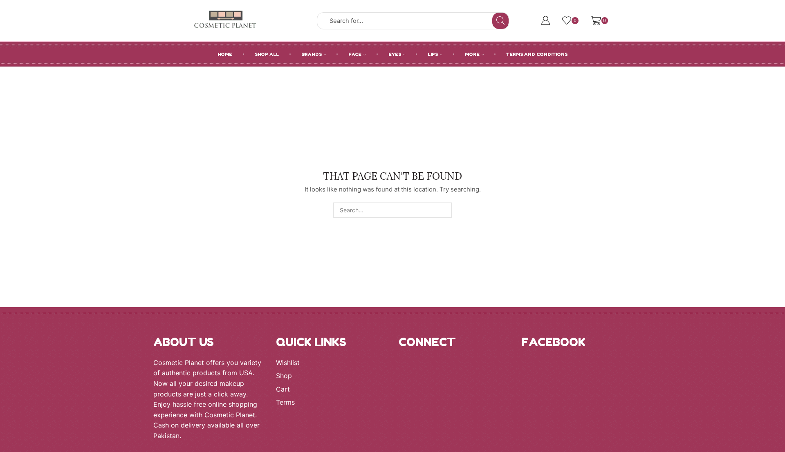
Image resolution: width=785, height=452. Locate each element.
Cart (283, 389)
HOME (225, 54)
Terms (285, 402)
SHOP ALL (267, 54)
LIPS (433, 54)
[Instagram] (403, 369)
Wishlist (288, 363)
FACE (354, 54)
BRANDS (311, 54)
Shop (284, 376)
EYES (394, 54)
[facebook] (431, 369)
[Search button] (500, 21)
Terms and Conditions (536, 54)
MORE (472, 54)
